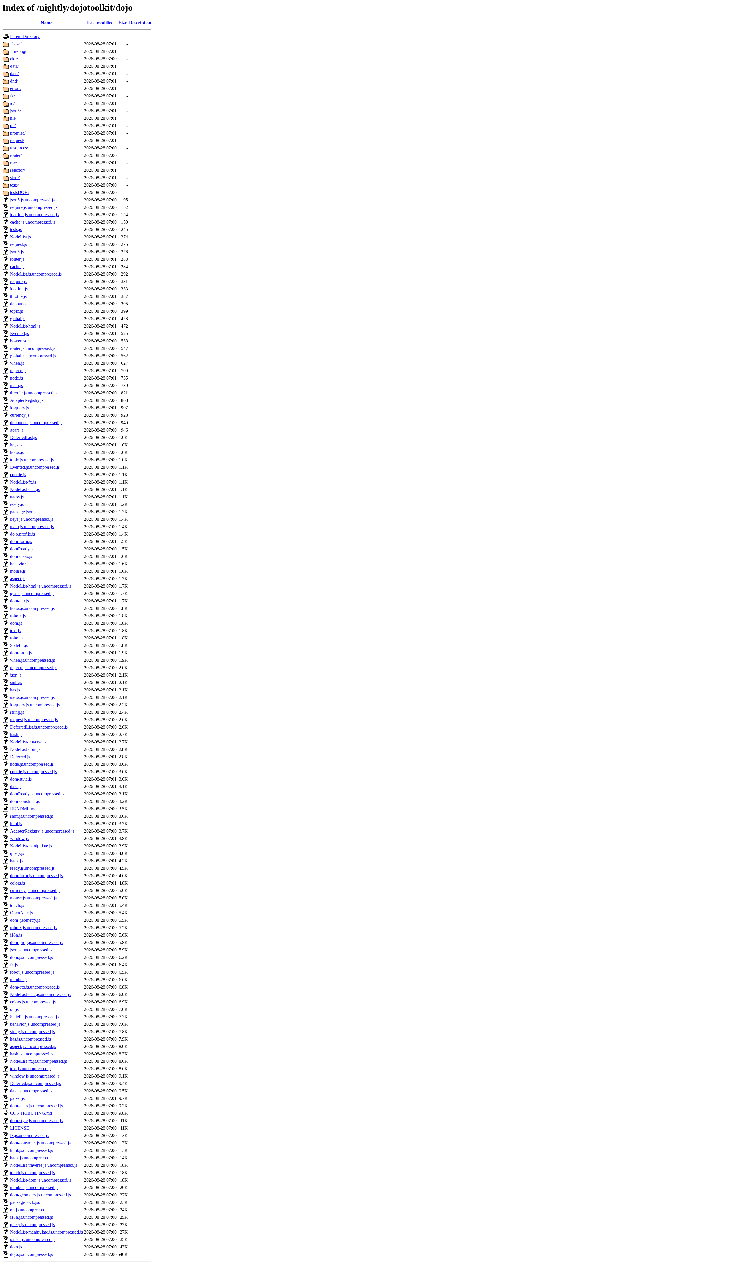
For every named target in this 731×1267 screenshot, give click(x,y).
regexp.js (18, 370)
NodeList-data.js (25, 489)
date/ (14, 73)
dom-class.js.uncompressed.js (36, 1105)
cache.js (17, 266)
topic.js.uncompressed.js (32, 459)
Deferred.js (20, 756)
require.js (18, 281)
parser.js (17, 1098)
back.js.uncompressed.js (31, 1157)
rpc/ (13, 162)
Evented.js (19, 333)
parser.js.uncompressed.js (32, 1239)
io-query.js (19, 407)
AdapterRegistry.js (26, 400)
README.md (23, 808)
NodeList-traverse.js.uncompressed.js (43, 1165)
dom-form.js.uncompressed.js (36, 875)
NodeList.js (20, 236)
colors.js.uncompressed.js (33, 1001)
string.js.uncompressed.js (32, 1031)
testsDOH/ (19, 192)
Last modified (100, 22)
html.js (16, 823)
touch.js (17, 905)
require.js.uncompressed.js (33, 207)
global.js (17, 318)
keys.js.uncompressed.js (31, 519)
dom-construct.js (25, 801)
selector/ (17, 170)
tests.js (16, 229)
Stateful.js (19, 645)
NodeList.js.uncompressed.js (36, 274)
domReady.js (21, 548)
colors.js (17, 883)
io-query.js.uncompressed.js (35, 704)
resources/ (19, 147)
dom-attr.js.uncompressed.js (35, 987)
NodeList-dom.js (25, 749)
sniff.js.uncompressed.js (31, 816)
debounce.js (20, 303)
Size (123, 22)
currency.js (19, 415)
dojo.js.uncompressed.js (31, 1254)
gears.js (16, 430)
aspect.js (17, 578)
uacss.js (17, 496)
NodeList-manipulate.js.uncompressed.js (46, 1232)
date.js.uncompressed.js (31, 1090)
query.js (17, 853)
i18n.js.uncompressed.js (31, 1217)
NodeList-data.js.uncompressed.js (40, 994)
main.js (16, 385)
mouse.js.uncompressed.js (33, 897)
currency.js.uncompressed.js (35, 890)
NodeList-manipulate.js (31, 845)
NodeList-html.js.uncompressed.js (40, 586)
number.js (18, 979)
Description (140, 22)
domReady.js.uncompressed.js (37, 793)
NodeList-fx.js (23, 482)
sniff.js (16, 682)
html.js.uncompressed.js (31, 1150)
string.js (17, 712)
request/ (17, 140)
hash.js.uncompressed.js (31, 1053)
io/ (12, 103)
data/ (14, 66)
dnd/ (14, 81)
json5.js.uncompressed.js (32, 199)
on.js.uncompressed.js (29, 1209)
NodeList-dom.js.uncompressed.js (40, 1180)
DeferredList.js (23, 437)
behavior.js (19, 563)
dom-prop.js (21, 652)
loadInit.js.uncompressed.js (34, 214)
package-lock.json (26, 1202)
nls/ (13, 118)
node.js (16, 378)
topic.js (16, 311)
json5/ (15, 110)
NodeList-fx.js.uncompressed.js (38, 1061)
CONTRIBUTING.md (31, 1113)
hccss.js (17, 452)
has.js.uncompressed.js (30, 1039)
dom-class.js (21, 556)
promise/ (17, 133)
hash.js (16, 734)
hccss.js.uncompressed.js (32, 608)
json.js (15, 675)
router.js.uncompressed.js (32, 348)
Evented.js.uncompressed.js (35, 467)
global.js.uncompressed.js (33, 355)
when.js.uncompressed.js (32, 660)
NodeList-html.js (25, 326)
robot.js (16, 637)
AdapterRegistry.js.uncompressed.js (42, 831)
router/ (16, 155)
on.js (14, 1009)
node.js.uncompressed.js (32, 764)
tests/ (14, 185)
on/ (13, 125)
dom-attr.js (19, 600)
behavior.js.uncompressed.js (35, 1024)
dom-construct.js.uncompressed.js (40, 1142)
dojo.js (16, 1246)
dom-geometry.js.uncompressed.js (40, 1194)
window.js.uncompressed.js (34, 1076)
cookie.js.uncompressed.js (33, 771)
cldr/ (14, 58)
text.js (15, 630)
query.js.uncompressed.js (32, 1224)
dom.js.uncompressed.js (31, 957)
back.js (16, 860)
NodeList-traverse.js (28, 741)
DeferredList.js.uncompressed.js (39, 727)
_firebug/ (18, 51)
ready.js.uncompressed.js (32, 868)
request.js (18, 244)
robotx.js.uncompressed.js (33, 927)
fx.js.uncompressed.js (29, 1135)
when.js (17, 363)
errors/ (15, 88)
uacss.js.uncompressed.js (32, 697)
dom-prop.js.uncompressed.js (36, 942)
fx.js (14, 964)
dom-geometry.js (25, 920)
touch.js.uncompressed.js (32, 1172)
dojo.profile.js (22, 534)
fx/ (12, 95)
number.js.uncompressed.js (34, 1187)
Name (46, 22)
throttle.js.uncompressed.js (33, 392)
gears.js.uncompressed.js (32, 593)
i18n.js (16, 935)
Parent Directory (25, 36)
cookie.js (18, 474)
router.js (17, 259)
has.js (15, 689)
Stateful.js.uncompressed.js (34, 1016)
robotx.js (18, 615)
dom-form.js (21, 541)
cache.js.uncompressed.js (32, 222)
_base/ (15, 43)
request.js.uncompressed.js (34, 719)
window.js (19, 838)
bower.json (20, 340)
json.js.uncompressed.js (31, 949)
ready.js (17, 504)
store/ (15, 177)
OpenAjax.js (21, 912)
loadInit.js (19, 288)
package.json (21, 511)
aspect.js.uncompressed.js (33, 1046)
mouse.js (18, 571)
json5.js (17, 251)
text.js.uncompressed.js (30, 1068)
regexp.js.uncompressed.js (33, 667)
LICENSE (19, 1128)
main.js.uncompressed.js (32, 526)
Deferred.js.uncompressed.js (35, 1083)
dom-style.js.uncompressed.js (36, 1120)
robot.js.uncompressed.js (32, 972)
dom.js (16, 623)
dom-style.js (21, 779)
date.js (15, 786)
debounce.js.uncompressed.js (36, 422)
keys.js (16, 444)
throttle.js (18, 296)
